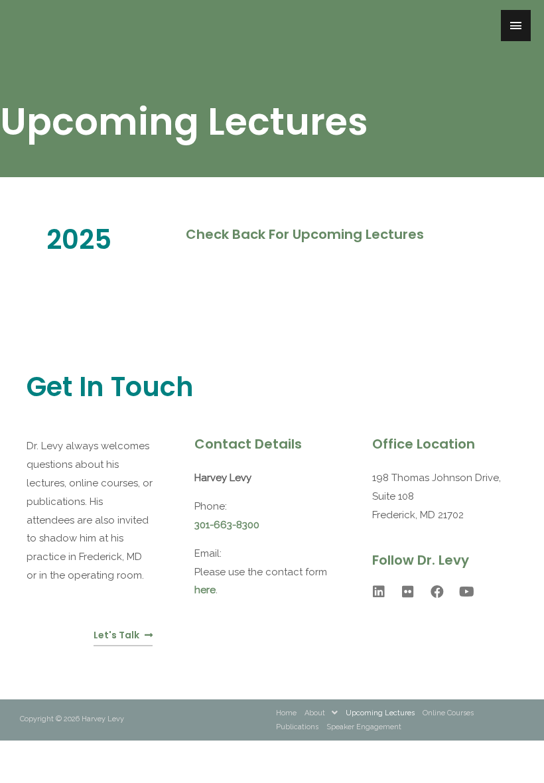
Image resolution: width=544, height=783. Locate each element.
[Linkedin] (378, 592)
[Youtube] (466, 592)
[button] (123, 635)
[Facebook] (437, 592)
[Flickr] (408, 592)
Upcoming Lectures (380, 713)
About (315, 713)
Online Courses (448, 713)
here (205, 590)
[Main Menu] (516, 25)
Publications (297, 727)
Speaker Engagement (363, 727)
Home (286, 713)
